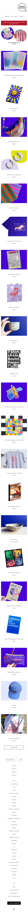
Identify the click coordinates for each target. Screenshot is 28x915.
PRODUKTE (7, 16)
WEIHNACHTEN (14, 865)
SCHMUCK (14, 799)
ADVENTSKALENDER (14, 862)
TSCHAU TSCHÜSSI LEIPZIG (14, 896)
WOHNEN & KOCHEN (14, 831)
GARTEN (14, 834)
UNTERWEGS (14, 840)
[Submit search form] (21, 759)
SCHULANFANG (14, 784)
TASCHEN (14, 812)
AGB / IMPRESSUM (14, 890)
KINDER (14, 853)
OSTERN (14, 875)
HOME (14, 765)
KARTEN (14, 796)
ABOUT (16, 16)
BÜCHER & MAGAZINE (14, 809)
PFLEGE (14, 821)
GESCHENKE (14, 849)
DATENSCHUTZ (14, 893)
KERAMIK (14, 802)
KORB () (21, 16)
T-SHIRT (14, 790)
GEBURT (14, 859)
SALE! (14, 878)
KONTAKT (14, 772)
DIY (14, 846)
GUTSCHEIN (14, 871)
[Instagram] (14, 909)
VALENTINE (14, 868)
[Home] (14, 7)
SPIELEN (14, 828)
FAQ (12, 16)
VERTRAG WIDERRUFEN (14, 903)
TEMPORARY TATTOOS (14, 837)
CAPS (14, 787)
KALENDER (14, 815)
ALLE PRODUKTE (14, 747)
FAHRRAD (14, 843)
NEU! (14, 781)
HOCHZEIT (14, 856)
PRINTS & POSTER (14, 793)
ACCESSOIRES (14, 824)
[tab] (8, 42)
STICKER (14, 806)
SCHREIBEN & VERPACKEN (14, 818)
